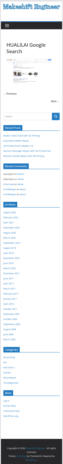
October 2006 (10, 319)
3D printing (9, 357)
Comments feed (11, 410)
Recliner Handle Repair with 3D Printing (23, 156)
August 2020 (9, 232)
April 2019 (8, 253)
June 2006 (8, 334)
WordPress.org (10, 416)
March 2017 (9, 288)
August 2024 (9, 212)
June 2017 (8, 278)
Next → (55, 101)
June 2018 (8, 263)
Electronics (9, 367)
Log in (6, 400)
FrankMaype (9, 189)
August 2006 (9, 329)
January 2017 (10, 298)
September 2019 (11, 242)
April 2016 (8, 303)
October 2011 (10, 308)
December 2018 (11, 258)
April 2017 (8, 283)
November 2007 (11, 314)
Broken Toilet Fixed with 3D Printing (21, 135)
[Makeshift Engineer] (31, 3)
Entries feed (9, 405)
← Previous (10, 93)
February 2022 (10, 217)
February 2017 (10, 293)
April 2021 (8, 222)
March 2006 (9, 339)
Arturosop (8, 184)
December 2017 (11, 273)
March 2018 (9, 268)
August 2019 (9, 247)
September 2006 (11, 324)
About (20, 174)
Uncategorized (10, 382)
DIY (5, 362)
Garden (7, 372)
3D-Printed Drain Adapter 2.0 (18, 145)
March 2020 (9, 237)
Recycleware (9, 377)
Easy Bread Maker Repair (16, 140)
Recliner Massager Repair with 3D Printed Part (27, 150)
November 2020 (11, 227)
